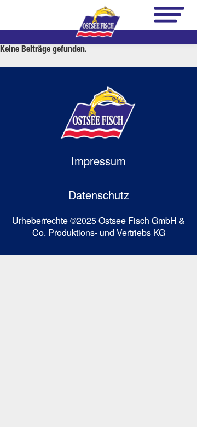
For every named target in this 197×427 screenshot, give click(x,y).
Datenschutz (98, 195)
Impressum (98, 161)
